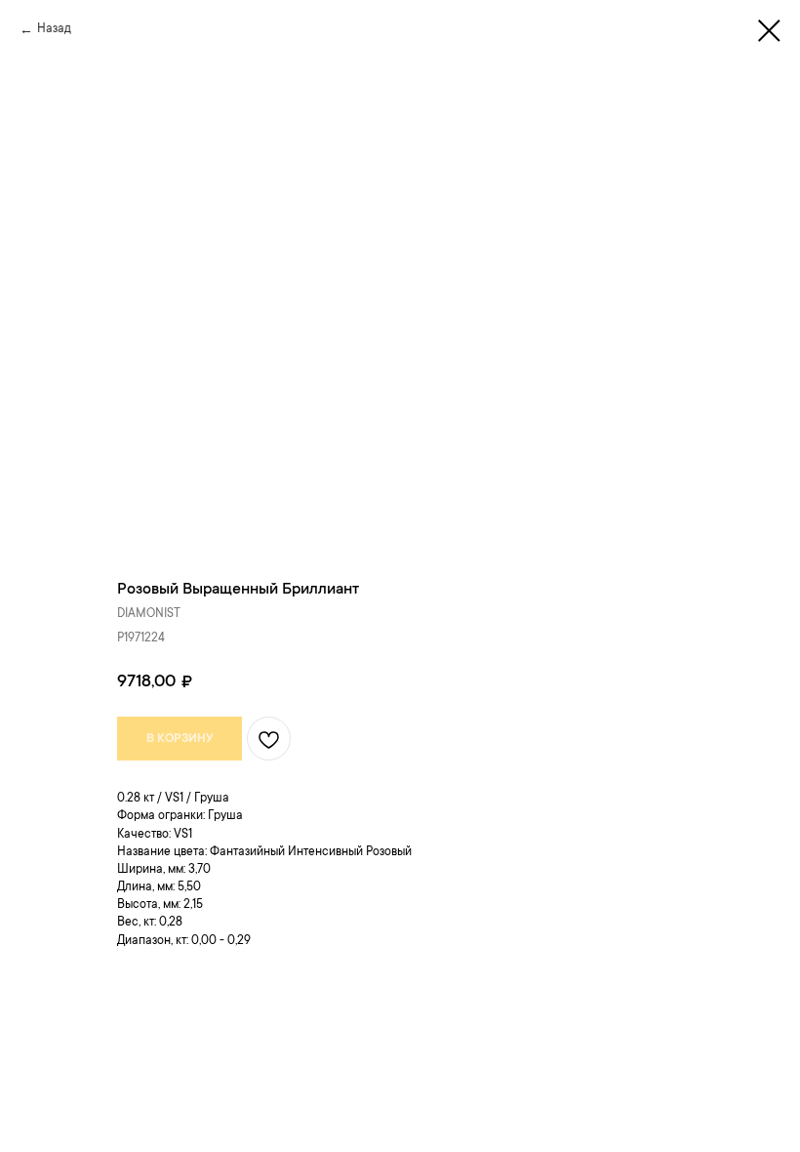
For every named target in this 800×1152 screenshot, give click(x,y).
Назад (54, 29)
